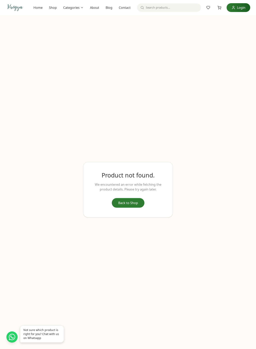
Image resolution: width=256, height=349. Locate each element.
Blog (109, 7)
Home (38, 7)
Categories (71, 7)
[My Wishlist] (208, 8)
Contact (125, 7)
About (94, 7)
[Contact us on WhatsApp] (12, 337)
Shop (53, 7)
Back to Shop (128, 203)
